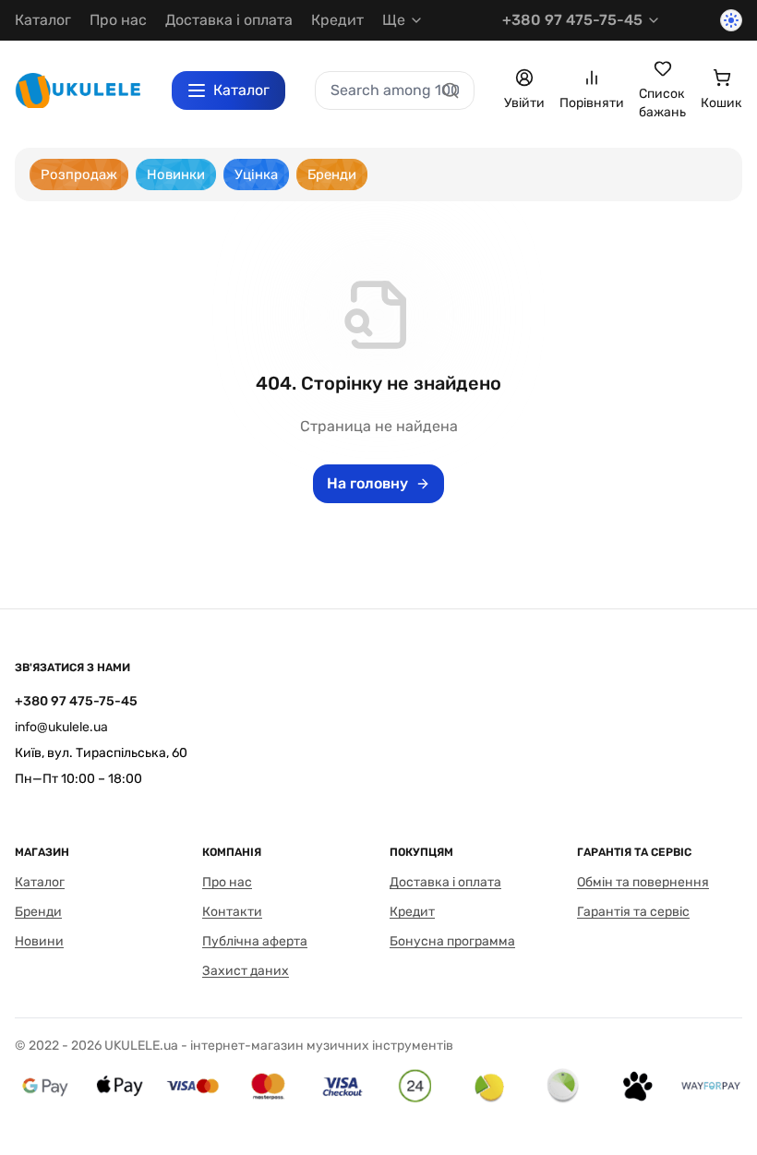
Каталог (43, 20)
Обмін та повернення (643, 882)
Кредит (337, 20)
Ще (393, 20)
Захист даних (245, 971)
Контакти (232, 912)
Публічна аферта (254, 941)
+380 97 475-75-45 (572, 20)
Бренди (38, 912)
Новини (39, 941)
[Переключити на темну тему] (731, 20)
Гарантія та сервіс (633, 912)
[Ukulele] (78, 90)
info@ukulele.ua (61, 727)
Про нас (118, 20)
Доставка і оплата (229, 20)
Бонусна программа (452, 941)
